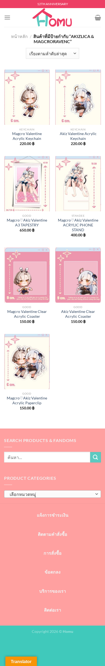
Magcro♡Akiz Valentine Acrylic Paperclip (27, 400)
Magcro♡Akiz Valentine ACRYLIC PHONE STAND (78, 225)
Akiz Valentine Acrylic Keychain (78, 136)
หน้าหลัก (19, 36)
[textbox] (51, 494)
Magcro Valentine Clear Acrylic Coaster (27, 314)
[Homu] (52, 17)
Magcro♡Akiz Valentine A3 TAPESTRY (27, 222)
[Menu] (7, 17)
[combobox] (52, 494)
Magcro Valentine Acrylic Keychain (27, 136)
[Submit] (95, 457)
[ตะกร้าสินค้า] (98, 17)
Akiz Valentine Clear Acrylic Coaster (78, 314)
